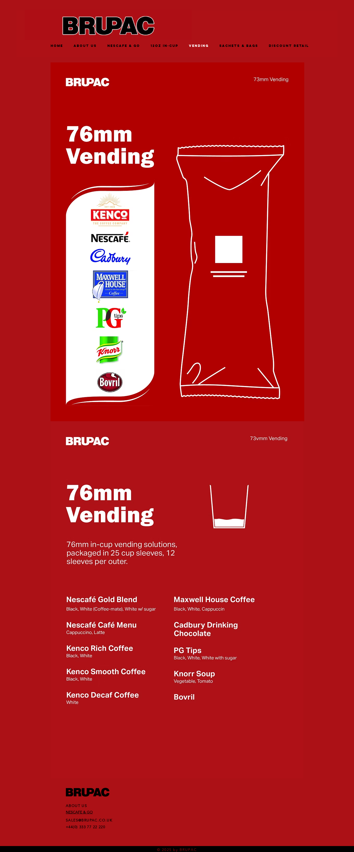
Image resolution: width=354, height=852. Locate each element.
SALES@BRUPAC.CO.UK (89, 820)
